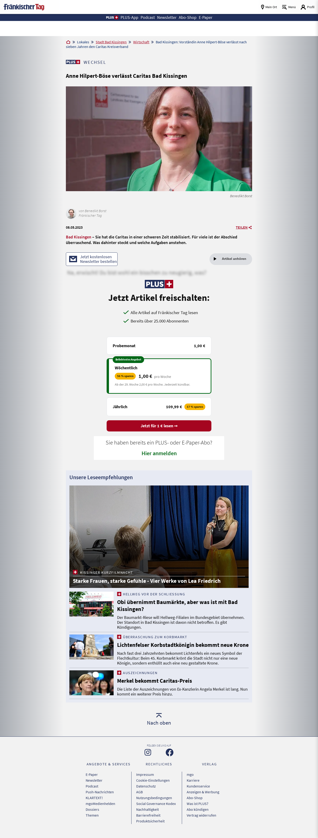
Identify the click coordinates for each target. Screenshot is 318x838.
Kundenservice (198, 786)
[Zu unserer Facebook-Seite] (170, 752)
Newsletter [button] (166, 17)
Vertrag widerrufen (201, 815)
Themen (92, 815)
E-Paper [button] (205, 17)
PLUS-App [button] (129, 17)
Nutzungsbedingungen (154, 797)
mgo (190, 774)
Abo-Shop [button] (187, 17)
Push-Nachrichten (100, 792)
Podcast (92, 786)
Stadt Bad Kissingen (111, 42)
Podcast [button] (148, 17)
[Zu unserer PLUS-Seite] (73, 62)
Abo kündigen (198, 809)
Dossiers (92, 809)
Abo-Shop (195, 797)
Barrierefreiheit (148, 815)
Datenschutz (146, 786)
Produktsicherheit (150, 821)
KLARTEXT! (94, 797)
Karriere (193, 780)
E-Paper (92, 774)
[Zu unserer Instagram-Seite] (147, 752)
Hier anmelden (159, 453)
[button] (112, 17)
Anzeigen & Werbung (203, 792)
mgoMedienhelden (100, 803)
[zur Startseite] (23, 7)
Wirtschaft (141, 42)
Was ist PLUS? (197, 803)
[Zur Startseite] (68, 42)
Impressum (145, 774)
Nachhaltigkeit (147, 809)
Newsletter (94, 780)
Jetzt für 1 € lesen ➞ (159, 425)
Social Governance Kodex (156, 803)
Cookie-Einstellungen (153, 780)
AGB (139, 792)
